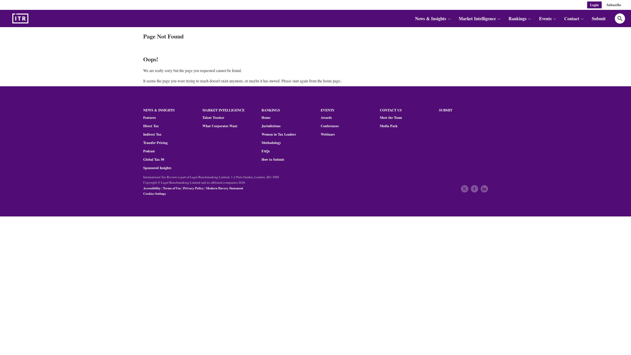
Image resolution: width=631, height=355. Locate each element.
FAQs (266, 151)
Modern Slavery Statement (224, 188)
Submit (599, 18)
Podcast (149, 151)
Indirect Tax (152, 134)
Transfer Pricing (155, 142)
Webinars (328, 134)
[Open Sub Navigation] (449, 18)
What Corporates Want (219, 126)
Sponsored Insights (157, 168)
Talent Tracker (213, 117)
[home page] (32, 18)
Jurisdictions (271, 126)
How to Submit (273, 159)
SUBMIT (445, 110)
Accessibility (152, 188)
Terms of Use (172, 188)
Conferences (330, 126)
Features (149, 117)
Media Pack (389, 126)
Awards (326, 117)
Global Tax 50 (153, 159)
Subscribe (614, 4)
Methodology (271, 142)
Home (266, 117)
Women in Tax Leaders (279, 134)
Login (594, 4)
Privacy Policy (193, 188)
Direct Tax (151, 126)
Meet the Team (391, 117)
